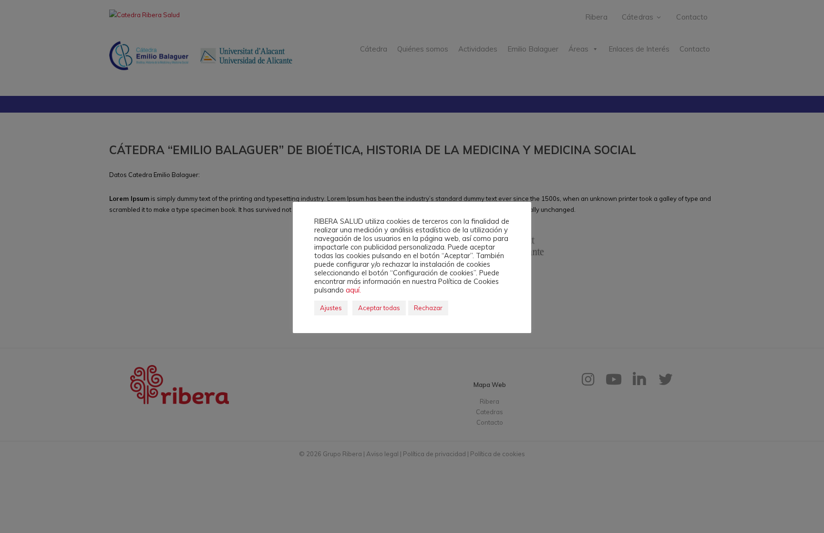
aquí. (353, 289)
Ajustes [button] (331, 308)
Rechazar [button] (428, 308)
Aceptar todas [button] (379, 308)
